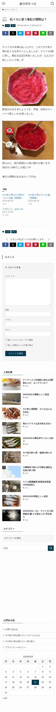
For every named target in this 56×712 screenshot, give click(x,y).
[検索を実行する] (51, 548)
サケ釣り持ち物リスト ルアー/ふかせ (22, 635)
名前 (7, 310)
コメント (10, 276)
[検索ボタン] (52, 3)
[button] (5, 33)
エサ (7, 25)
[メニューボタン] (3, 3)
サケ (13, 25)
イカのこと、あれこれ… (13, 209)
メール (8, 320)
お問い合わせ (11, 629)
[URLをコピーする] (50, 33)
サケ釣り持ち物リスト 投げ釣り (20, 641)
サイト (8, 330)
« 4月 (4, 698)
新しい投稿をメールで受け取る (20, 345)
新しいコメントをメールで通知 (20, 340)
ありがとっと (28, 3)
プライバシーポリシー (15, 647)
